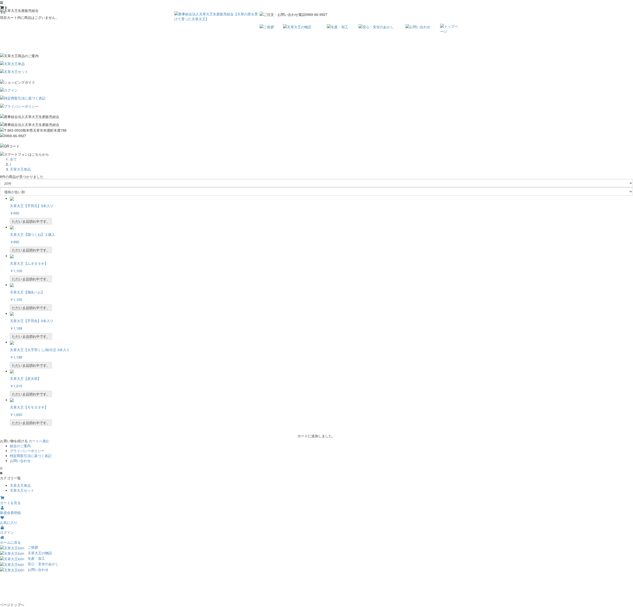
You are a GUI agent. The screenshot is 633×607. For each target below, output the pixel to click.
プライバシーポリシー (27, 450)
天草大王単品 (20, 169)
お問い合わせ (20, 460)
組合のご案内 (20, 445)
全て (13, 159)
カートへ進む (39, 440)
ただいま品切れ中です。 (31, 221)
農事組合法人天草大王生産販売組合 (31, 467)
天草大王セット (22, 490)
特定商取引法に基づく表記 (30, 455)
